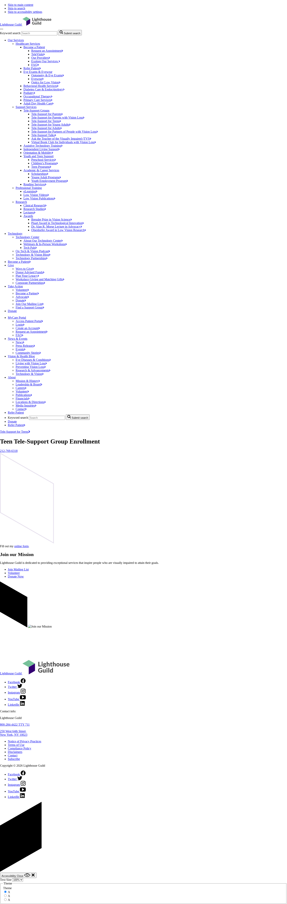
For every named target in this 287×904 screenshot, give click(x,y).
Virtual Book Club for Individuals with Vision (62, 142)
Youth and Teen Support (38, 156)
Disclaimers (15, 752)
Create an (27, 328)
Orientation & (37, 152)
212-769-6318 (9, 450)
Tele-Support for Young (50, 124)
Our (40, 57)
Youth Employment (49, 180)
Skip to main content (20, 4)
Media (25, 405)
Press (25, 345)
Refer (31, 68)
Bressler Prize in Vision (50, 219)
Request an (46, 50)
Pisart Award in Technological (56, 223)
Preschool (42, 159)
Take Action (15, 286)
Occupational (37, 96)
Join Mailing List (18, 569)
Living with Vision (30, 363)
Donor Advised (29, 272)
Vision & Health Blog (21, 356)
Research (21, 202)
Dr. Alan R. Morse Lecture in (56, 226)
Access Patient (29, 321)
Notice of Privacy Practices (24, 741)
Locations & (30, 402)
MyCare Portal (17, 317)
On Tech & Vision (32, 251)
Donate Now (16, 576)
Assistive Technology (42, 145)
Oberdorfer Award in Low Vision (58, 230)
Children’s (43, 163)
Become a (18, 261)
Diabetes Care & (43, 89)
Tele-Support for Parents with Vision (57, 117)
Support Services (26, 107)
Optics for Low (45, 82)
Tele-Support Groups (36, 110)
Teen (40, 166)
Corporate (30, 282)
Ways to (24, 268)
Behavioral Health (40, 86)
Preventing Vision (30, 366)
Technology (15, 233)
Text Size (6, 879)
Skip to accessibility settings (25, 11)
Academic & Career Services (41, 170)
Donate (12, 311)
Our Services (16, 40)
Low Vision (35, 195)
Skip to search (16, 8)
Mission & (27, 381)
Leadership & (28, 384)
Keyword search (10, 33)
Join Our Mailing (29, 304)
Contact (12, 755)
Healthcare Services (28, 43)
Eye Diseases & (32, 359)
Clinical (34, 205)
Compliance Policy (19, 748)
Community (27, 352)
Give (11, 265)
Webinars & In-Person (44, 244)
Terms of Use (16, 745)
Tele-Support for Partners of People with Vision (63, 131)
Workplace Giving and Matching (39, 279)
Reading (34, 184)
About (12, 377)
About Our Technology (42, 240)
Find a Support (29, 307)
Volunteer (14, 573)
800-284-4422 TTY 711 (15, 724)
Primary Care (37, 100)
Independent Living (40, 149)
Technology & (29, 374)
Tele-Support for (46, 114)
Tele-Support (43, 135)
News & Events (17, 338)
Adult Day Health (37, 103)
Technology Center (27, 237)
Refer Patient (16, 412)
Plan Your (27, 275)
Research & (32, 370)
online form (21, 546)
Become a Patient (34, 47)
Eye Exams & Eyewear (37, 71)
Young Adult (45, 177)
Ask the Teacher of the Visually (60, 138)
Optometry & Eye (46, 75)
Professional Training (29, 188)
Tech (29, 247)
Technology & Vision (32, 254)
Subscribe (14, 759)
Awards (28, 216)
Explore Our (45, 61)
